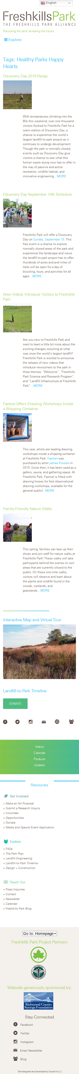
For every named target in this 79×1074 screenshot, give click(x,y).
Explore (14, 39)
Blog (23, 1059)
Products (39, 759)
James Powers (59, 463)
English (50, 2)
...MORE (60, 176)
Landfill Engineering (19, 858)
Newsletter (13, 899)
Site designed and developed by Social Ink (38, 1071)
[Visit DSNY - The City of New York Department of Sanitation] (39, 979)
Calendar (39, 753)
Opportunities (15, 817)
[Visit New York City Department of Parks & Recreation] (39, 961)
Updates (39, 765)
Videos (39, 747)
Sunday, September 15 (48, 239)
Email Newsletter (31, 1050)
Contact (11, 894)
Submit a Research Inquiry (23, 808)
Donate (15, 703)
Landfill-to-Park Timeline (25, 690)
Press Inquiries (15, 889)
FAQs (9, 848)
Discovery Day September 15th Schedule (37, 194)
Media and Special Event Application (30, 827)
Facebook (26, 1024)
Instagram (27, 1042)
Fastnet (52, 458)
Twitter (24, 1033)
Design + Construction (20, 868)
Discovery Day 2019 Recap (25, 76)
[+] (60, 1071)
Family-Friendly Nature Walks (27, 508)
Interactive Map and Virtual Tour (32, 619)
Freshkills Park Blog (18, 908)
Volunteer (12, 813)
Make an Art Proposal (20, 803)
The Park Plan (15, 853)
